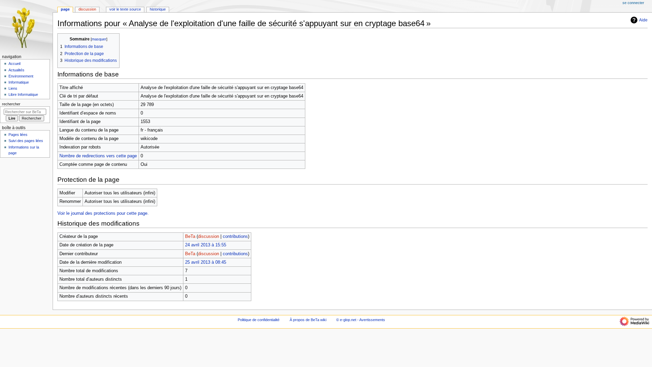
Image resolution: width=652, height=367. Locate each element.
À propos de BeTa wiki (308, 320)
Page (65, 9)
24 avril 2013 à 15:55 (205, 245)
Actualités (16, 70)
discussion (208, 236)
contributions (235, 236)
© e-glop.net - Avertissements (360, 320)
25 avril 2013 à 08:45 (205, 262)
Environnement (20, 76)
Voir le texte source (125, 9)
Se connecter (633, 3)
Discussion (87, 9)
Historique (158, 9)
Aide (643, 20)
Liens (12, 88)
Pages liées (18, 135)
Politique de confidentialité (258, 320)
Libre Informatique (23, 94)
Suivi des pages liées (25, 141)
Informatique (18, 82)
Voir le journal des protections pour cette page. (103, 213)
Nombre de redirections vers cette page (98, 156)
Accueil (14, 64)
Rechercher (11, 104)
